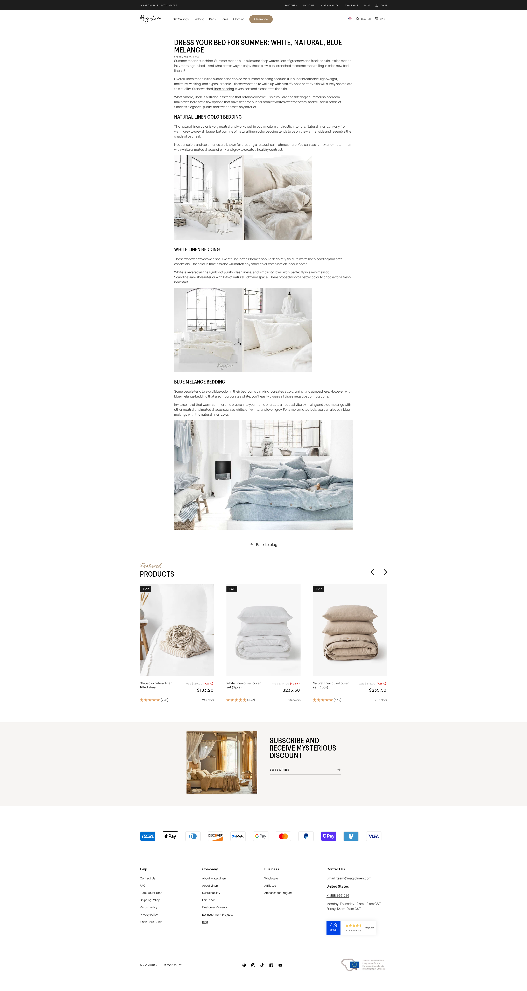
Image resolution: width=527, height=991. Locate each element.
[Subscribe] (335, 769)
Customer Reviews (214, 907)
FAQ (142, 885)
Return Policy (148, 907)
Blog (367, 5)
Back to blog (266, 544)
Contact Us (147, 878)
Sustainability (329, 5)
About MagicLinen (214, 878)
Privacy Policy (149, 914)
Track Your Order (151, 893)
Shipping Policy (150, 900)
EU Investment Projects (217, 914)
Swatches (291, 5)
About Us (308, 5)
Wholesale (351, 5)
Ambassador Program (278, 893)
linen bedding (223, 88)
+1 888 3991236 (337, 895)
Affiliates (270, 885)
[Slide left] (372, 572)
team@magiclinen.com (353, 878)
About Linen (210, 885)
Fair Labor (208, 900)
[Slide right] (384, 572)
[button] (364, 19)
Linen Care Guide (151, 922)
